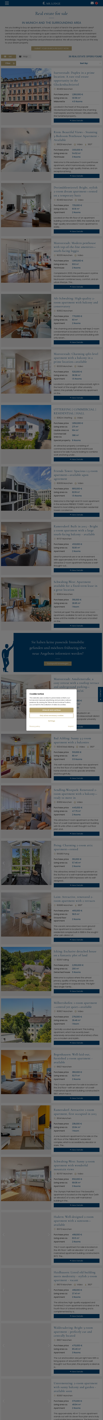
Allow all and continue (51, 710)
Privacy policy (35, 726)
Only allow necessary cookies (51, 715)
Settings (51, 721)
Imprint (70, 726)
